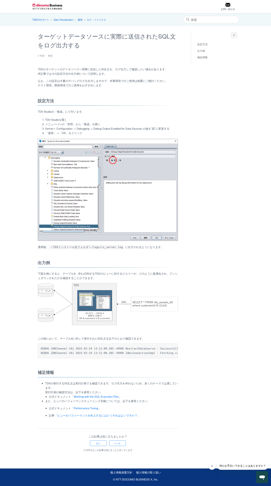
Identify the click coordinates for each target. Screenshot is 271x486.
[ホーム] (47, 7)
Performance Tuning (86, 408)
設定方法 (202, 44)
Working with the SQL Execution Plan (96, 396)
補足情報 (202, 57)
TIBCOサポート (40, 19)
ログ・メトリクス (96, 19)
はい (98, 443)
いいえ (117, 443)
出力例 (201, 51)
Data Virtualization (63, 19)
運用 (80, 19)
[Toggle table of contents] (234, 35)
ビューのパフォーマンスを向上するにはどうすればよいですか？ (97, 415)
